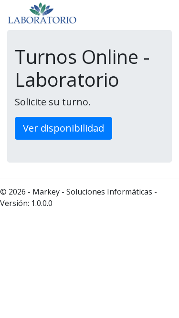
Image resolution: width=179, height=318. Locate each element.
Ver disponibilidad (63, 128)
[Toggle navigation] (158, 14)
